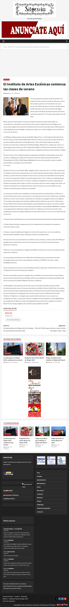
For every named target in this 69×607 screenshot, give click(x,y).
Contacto (40, 512)
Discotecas (40, 490)
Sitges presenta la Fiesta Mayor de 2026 (57, 440)
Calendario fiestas (9, 498)
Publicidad (40, 504)
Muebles (11, 540)
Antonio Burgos (8, 529)
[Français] (62, 604)
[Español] (67, 604)
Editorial (5, 599)
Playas (39, 501)
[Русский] (64, 604)
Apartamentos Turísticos (11, 495)
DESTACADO (29, 353)
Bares (39, 487)
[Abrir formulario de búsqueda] (66, 41)
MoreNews (43, 605)
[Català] (58, 604)
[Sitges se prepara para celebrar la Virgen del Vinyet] (56, 349)
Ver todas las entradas (13, 319)
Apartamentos (41, 480)
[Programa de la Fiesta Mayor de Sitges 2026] (34, 349)
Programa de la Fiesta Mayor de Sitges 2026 (24, 440)
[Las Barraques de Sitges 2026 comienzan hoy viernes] (13, 349)
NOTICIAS (6, 79)
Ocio (38, 473)
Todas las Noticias (8, 596)
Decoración (11, 551)
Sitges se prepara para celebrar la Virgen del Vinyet (41, 440)
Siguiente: (50, 328)
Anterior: (18, 328)
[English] (60, 604)
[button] (3, 41)
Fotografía (18, 529)
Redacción (8, 93)
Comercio (40, 494)
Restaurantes (41, 483)
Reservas (40, 497)
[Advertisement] (34, 63)
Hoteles (39, 476)
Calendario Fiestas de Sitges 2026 (18, 599)
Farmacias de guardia (43, 508)
